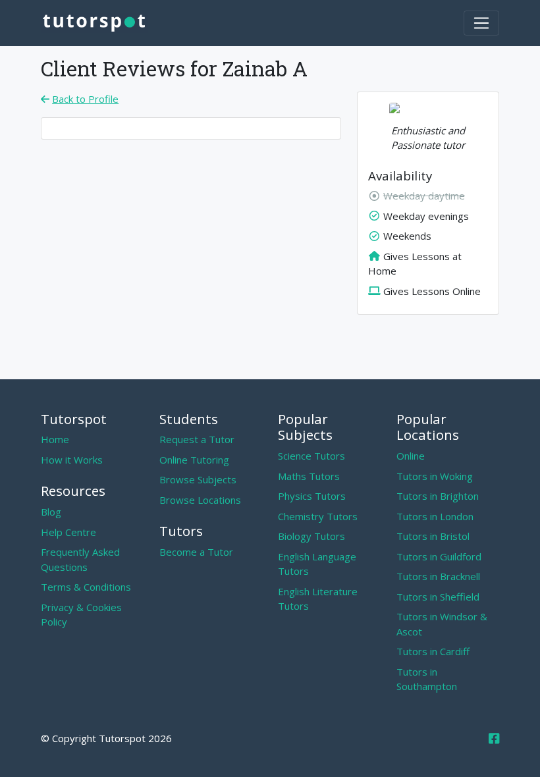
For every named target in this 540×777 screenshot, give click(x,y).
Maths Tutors (309, 476)
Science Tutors (311, 455)
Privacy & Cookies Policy (81, 615)
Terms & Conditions (86, 586)
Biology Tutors (311, 536)
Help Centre (68, 532)
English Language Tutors (317, 564)
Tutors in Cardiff (433, 651)
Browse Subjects (197, 479)
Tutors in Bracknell (438, 576)
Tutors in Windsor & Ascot (441, 624)
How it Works (72, 459)
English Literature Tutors (318, 599)
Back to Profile (85, 98)
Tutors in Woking (434, 476)
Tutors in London (434, 516)
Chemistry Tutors (318, 516)
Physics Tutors (312, 495)
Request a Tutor (196, 439)
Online (410, 455)
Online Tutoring (194, 459)
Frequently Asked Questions (80, 559)
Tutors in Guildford (438, 556)
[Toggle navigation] (481, 23)
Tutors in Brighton (437, 495)
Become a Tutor (196, 551)
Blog (51, 511)
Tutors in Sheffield (437, 596)
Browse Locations (200, 499)
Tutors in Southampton (426, 679)
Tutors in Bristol (433, 536)
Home (55, 439)
